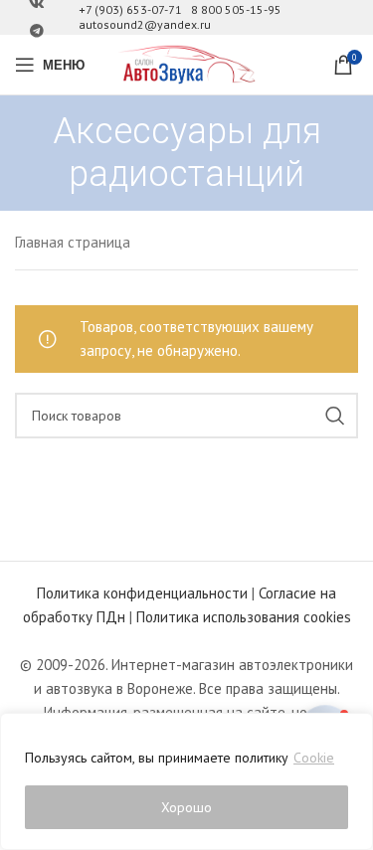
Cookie (313, 757)
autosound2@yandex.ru (145, 24)
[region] (186, 781)
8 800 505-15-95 (236, 9)
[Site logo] (187, 63)
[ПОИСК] (335, 415)
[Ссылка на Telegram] (37, 31)
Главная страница (72, 242)
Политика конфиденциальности (142, 593)
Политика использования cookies (243, 616)
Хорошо (186, 807)
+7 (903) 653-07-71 (130, 9)
